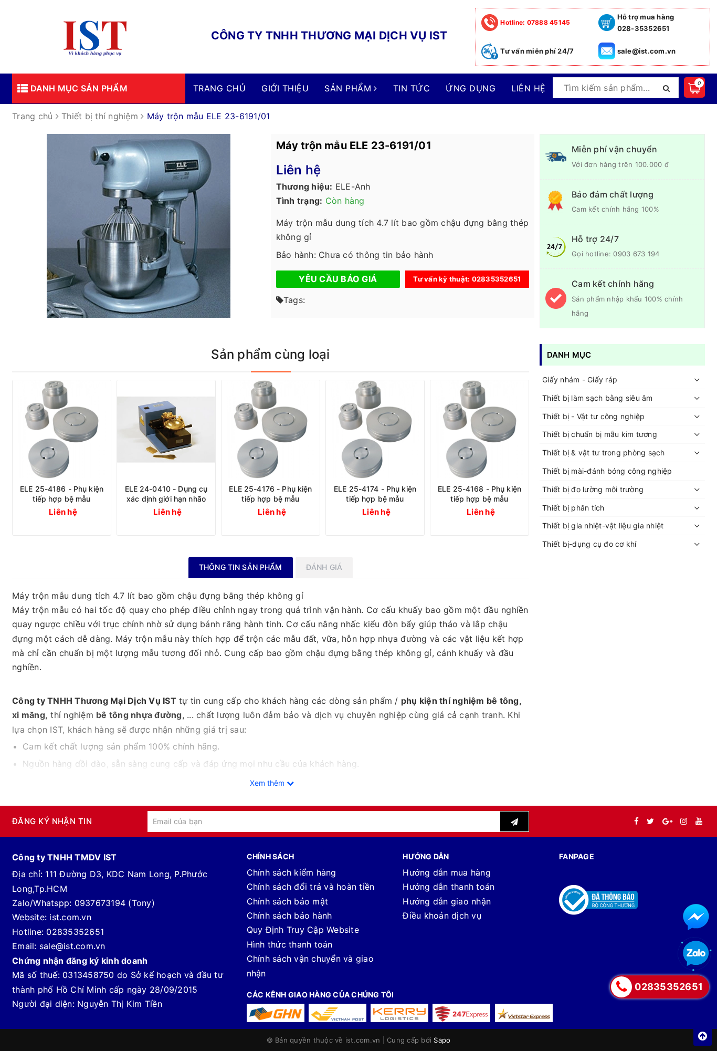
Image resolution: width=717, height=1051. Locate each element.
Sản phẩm (349, 88)
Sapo (442, 1040)
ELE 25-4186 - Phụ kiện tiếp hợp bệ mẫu (61, 493)
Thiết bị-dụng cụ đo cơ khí (589, 543)
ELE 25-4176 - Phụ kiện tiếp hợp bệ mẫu (270, 493)
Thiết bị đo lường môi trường (593, 489)
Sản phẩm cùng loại (270, 354)
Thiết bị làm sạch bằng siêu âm (597, 397)
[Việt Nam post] (337, 1013)
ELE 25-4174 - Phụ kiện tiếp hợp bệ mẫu (375, 493)
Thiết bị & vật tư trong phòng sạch (603, 452)
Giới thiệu (285, 88)
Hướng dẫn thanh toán (448, 886)
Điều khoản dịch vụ (442, 915)
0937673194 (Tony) (115, 903)
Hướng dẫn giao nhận (447, 901)
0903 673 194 (636, 253)
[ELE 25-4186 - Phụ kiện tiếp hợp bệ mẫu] (62, 429)
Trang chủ (219, 88)
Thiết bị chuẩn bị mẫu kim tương (599, 434)
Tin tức (411, 88)
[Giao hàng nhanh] (275, 1013)
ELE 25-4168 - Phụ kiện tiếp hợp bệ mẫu (479, 493)
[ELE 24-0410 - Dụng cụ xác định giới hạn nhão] (166, 429)
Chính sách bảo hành (289, 915)
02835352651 (75, 932)
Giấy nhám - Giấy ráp (579, 379)
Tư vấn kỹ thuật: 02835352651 (467, 279)
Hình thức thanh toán (290, 944)
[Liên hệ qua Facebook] (696, 917)
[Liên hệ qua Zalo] (696, 954)
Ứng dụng (470, 88)
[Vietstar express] (524, 1013)
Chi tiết (81, 511)
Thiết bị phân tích (573, 507)
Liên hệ (528, 88)
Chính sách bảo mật (288, 901)
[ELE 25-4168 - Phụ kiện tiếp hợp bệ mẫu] (479, 429)
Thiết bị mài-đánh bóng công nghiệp (607, 470)
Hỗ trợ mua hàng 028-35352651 (645, 23)
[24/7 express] (461, 1013)
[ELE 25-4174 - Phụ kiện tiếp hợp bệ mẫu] (375, 429)
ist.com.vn (70, 917)
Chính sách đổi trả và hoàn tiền (311, 886)
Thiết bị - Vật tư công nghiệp (593, 416)
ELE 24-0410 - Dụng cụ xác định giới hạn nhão (166, 493)
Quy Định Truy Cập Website (303, 929)
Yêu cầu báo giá (338, 279)
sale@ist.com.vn (646, 51)
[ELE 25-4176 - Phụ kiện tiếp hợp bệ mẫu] (271, 429)
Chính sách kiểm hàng (291, 872)
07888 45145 (535, 22)
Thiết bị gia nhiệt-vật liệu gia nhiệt (602, 525)
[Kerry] (399, 1013)
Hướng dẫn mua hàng (447, 872)
